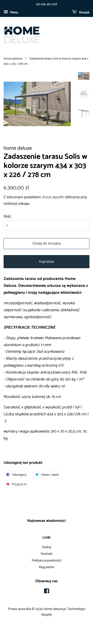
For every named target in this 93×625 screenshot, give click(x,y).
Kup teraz (46, 261)
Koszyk (83, 12)
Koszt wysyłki (53, 197)
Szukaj (46, 547)
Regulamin (46, 567)
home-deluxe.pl (55, 609)
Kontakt (46, 554)
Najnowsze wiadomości (46, 521)
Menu (13, 12)
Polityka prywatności (47, 560)
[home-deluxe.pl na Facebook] (46, 592)
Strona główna (13, 58)
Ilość (7, 216)
